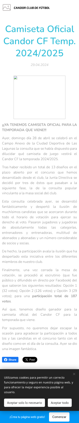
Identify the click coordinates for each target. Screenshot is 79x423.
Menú (73, 7)
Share (12, 359)
